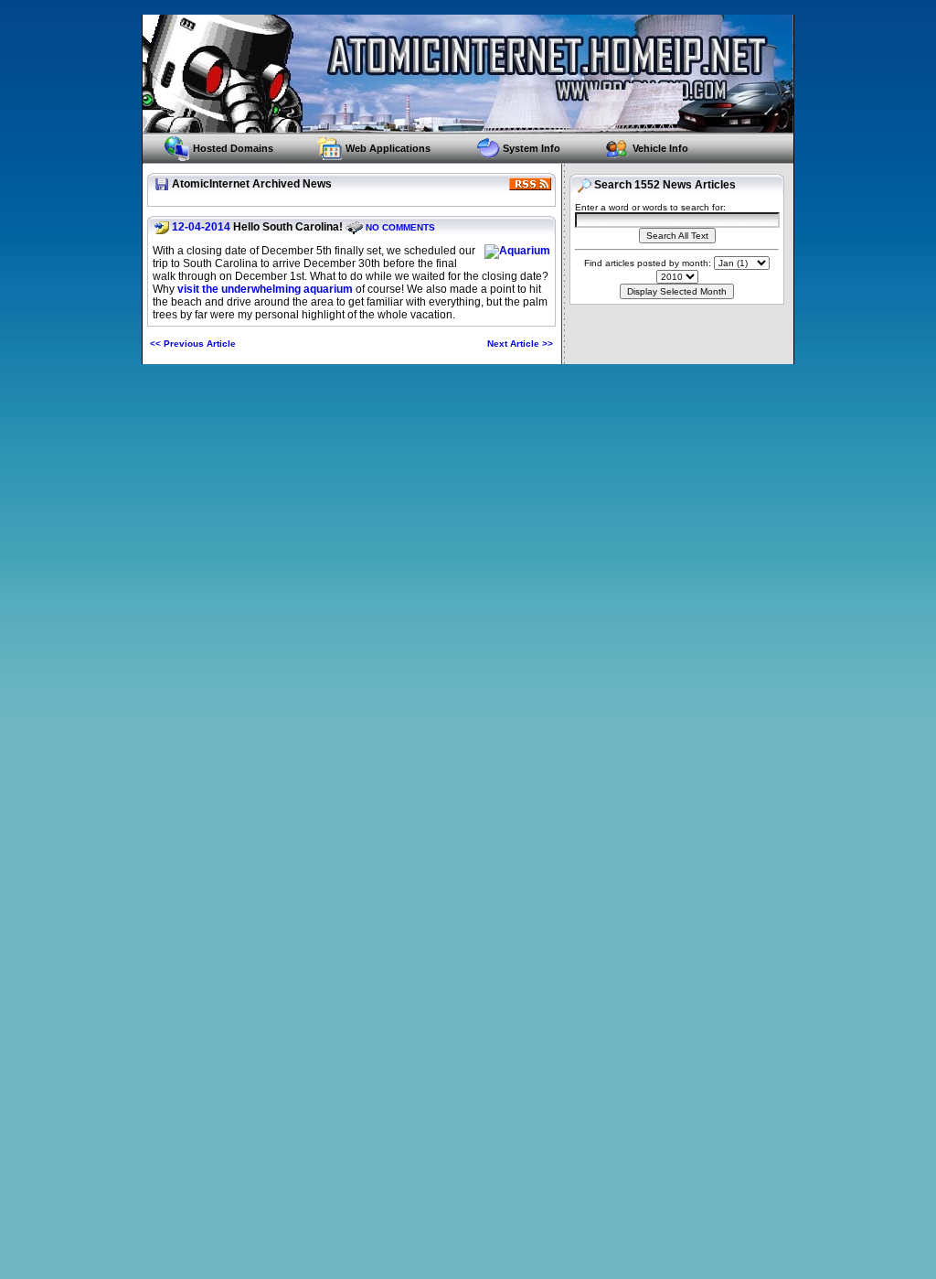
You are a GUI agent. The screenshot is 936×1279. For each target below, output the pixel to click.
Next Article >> (520, 344)
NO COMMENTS (400, 227)
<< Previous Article (193, 344)
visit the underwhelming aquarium (265, 289)
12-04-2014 (201, 226)
